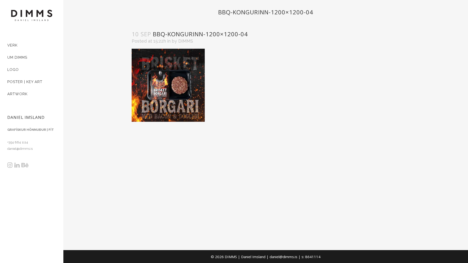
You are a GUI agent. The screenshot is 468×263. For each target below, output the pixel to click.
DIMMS (185, 41)
